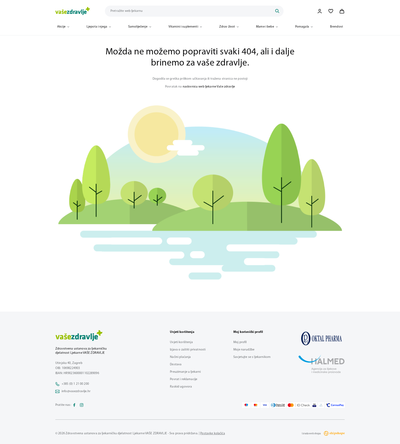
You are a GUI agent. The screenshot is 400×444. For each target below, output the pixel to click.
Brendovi (336, 26)
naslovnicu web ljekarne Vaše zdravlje (209, 86)
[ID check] (299, 405)
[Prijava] (319, 11)
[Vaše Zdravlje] (72, 11)
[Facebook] (74, 405)
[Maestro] (246, 405)
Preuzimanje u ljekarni (185, 372)
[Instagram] (81, 405)
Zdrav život (227, 26)
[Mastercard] (255, 405)
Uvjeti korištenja (181, 342)
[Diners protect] (321, 405)
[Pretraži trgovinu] (277, 11)
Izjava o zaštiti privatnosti (188, 349)
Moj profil (240, 342)
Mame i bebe (265, 26)
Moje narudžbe (243, 349)
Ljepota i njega (97, 26)
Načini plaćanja (180, 357)
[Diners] (278, 405)
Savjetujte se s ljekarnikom (252, 357)
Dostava (175, 364)
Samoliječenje (137, 26)
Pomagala (302, 26)
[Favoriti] (331, 11)
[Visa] (265, 405)
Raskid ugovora (181, 386)
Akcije (61, 26)
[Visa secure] (314, 405)
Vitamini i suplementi (183, 26)
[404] (321, 338)
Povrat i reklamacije (183, 379)
